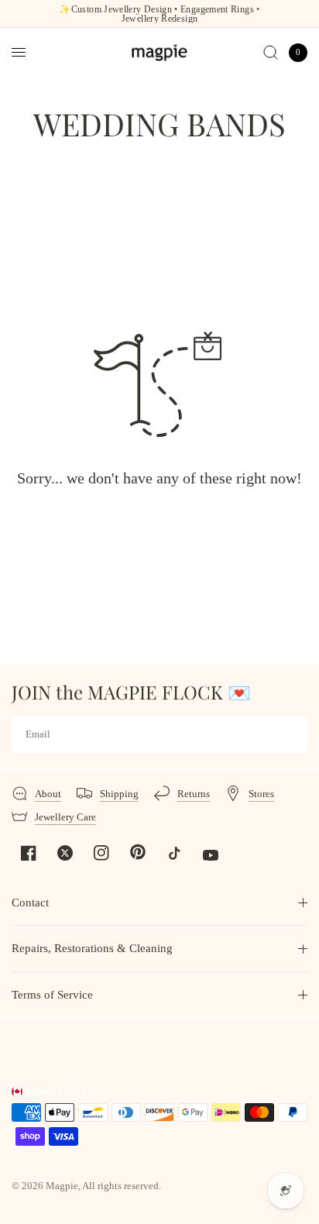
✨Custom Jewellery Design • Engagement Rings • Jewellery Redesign (159, 14)
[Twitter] (65, 853)
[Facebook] (29, 853)
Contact (30, 902)
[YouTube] (211, 855)
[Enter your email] (291, 734)
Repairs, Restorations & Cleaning (92, 948)
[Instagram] (101, 853)
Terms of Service (52, 994)
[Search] (270, 52)
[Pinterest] (138, 852)
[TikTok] (174, 853)
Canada (60, 1091)
